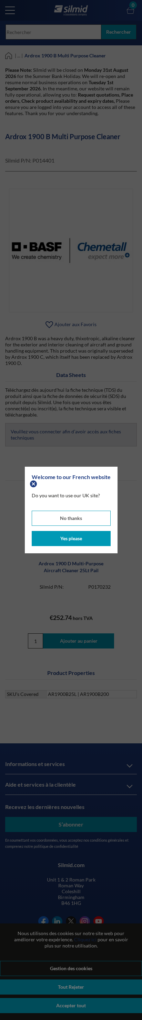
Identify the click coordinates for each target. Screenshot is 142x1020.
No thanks (71, 518)
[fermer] (34, 483)
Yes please (71, 538)
